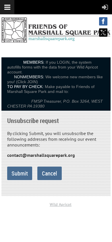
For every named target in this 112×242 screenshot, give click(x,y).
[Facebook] (103, 21)
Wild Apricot (61, 204)
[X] (103, 32)
